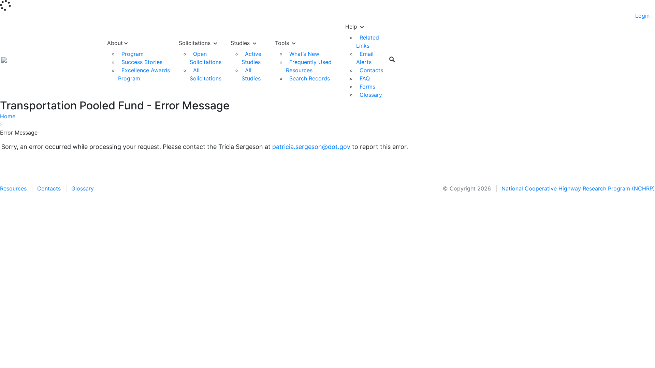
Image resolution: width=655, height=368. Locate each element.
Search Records (309, 78)
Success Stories (141, 62)
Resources (13, 188)
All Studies (251, 74)
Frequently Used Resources (309, 66)
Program (132, 53)
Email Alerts (365, 57)
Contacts (371, 70)
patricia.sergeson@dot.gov (311, 146)
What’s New (304, 53)
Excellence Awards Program (144, 74)
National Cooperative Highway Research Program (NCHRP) (578, 188)
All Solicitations (205, 74)
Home (7, 116)
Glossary (371, 94)
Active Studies (251, 57)
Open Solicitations (205, 57)
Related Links (367, 41)
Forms (367, 86)
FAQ (365, 78)
